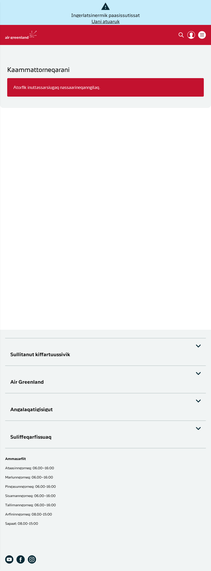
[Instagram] (32, 559)
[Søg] (181, 35)
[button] (191, 35)
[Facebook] (20, 559)
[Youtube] (9, 559)
